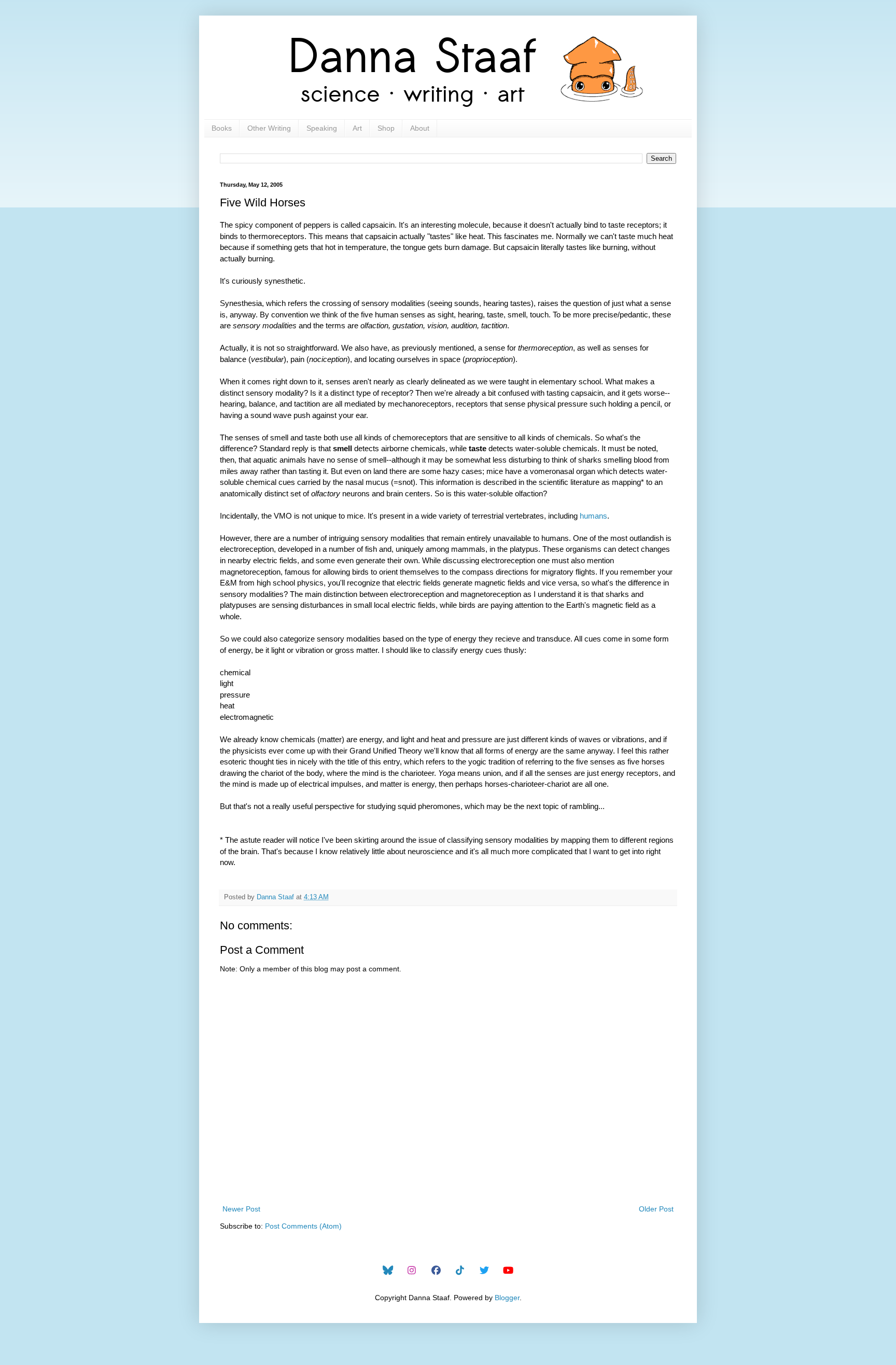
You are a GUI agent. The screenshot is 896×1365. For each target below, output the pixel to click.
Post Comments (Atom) (303, 1226)
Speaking (321, 128)
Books (222, 128)
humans (593, 515)
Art (357, 128)
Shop (386, 128)
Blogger (507, 1297)
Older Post (656, 1209)
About (419, 128)
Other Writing (269, 128)
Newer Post (241, 1209)
